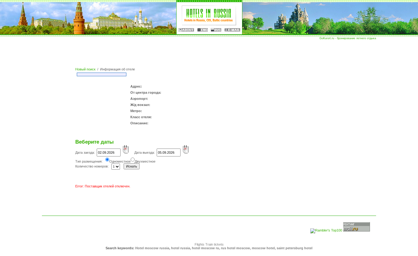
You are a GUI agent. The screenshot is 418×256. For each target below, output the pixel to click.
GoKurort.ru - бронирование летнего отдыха (347, 38)
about (186, 30)
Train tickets (214, 244)
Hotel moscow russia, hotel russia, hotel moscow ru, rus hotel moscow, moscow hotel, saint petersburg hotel (223, 248)
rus (216, 30)
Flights (199, 244)
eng (202, 30)
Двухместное (145, 161)
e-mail (232, 30)
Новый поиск (85, 69)
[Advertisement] (209, 53)
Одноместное (120, 161)
